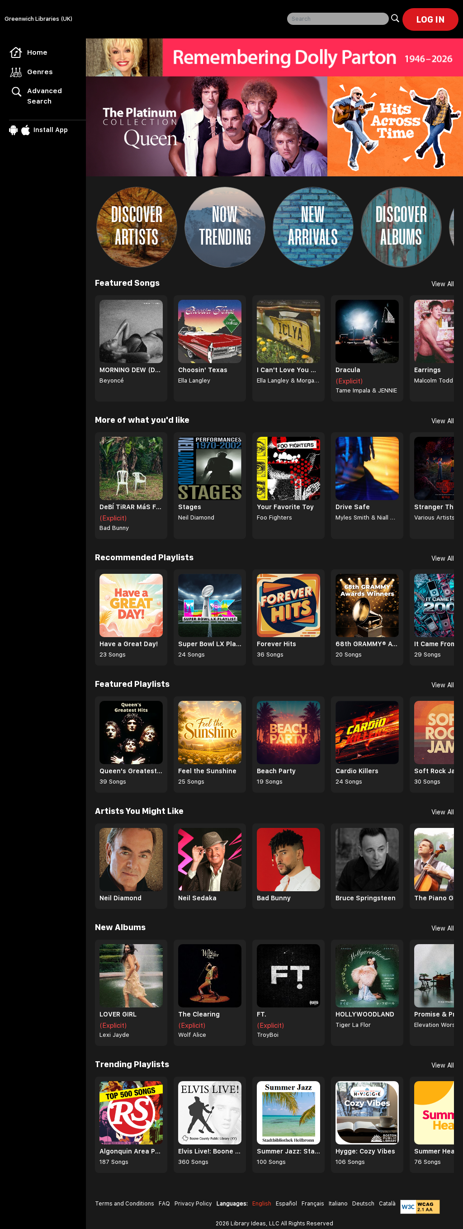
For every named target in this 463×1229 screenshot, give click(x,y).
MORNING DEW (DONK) (131, 369)
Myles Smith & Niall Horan (367, 517)
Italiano (338, 1204)
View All (442, 284)
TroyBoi (268, 1034)
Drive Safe (352, 507)
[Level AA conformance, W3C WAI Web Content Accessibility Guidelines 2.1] (420, 1207)
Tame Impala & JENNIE (366, 390)
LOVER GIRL (118, 1014)
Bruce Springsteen (365, 898)
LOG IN (430, 19)
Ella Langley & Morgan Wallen (288, 380)
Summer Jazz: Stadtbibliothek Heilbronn (288, 1151)
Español (286, 1204)
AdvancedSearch (44, 96)
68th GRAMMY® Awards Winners (367, 644)
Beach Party (276, 771)
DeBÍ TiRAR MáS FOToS (131, 507)
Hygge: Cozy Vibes (365, 1151)
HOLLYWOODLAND (364, 1014)
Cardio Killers (356, 771)
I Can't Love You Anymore (288, 369)
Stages (189, 507)
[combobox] (338, 19)
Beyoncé (111, 380)
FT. (261, 1014)
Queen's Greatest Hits (131, 771)
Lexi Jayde (114, 1034)
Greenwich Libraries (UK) (39, 18)
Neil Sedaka (197, 898)
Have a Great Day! (128, 644)
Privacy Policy (193, 1204)
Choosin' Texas (202, 369)
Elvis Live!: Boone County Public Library (209, 1151)
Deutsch (363, 1204)
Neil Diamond (196, 517)
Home (37, 52)
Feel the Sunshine (207, 771)
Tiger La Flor (353, 1024)
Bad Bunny (114, 528)
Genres (40, 72)
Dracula (347, 369)
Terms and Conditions (124, 1204)
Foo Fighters (274, 517)
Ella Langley (194, 380)
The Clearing (199, 1014)
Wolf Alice (192, 1034)
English (261, 1204)
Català (387, 1204)
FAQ (164, 1204)
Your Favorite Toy (285, 507)
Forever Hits (276, 644)
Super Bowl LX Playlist (209, 644)
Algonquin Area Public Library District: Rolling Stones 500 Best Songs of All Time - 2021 (131, 1151)
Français (313, 1204)
